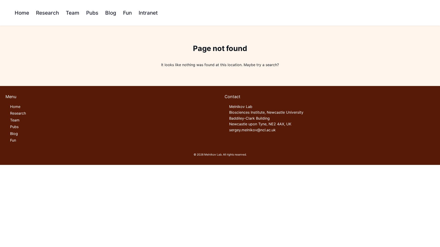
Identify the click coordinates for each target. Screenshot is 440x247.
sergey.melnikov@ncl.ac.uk (252, 130)
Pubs (14, 126)
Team (14, 120)
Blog (14, 133)
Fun (13, 140)
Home (15, 106)
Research (18, 113)
